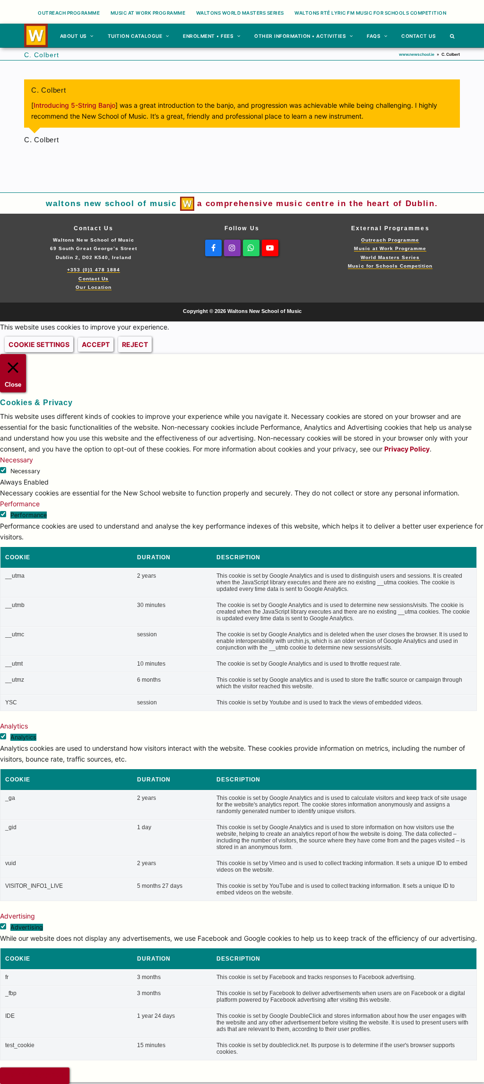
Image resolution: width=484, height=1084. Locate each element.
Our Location (93, 287)
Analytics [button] (14, 726)
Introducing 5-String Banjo (74, 105)
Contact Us (93, 278)
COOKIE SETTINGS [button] (39, 344)
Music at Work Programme (390, 248)
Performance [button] (20, 504)
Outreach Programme (390, 240)
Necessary (25, 471)
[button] (452, 35)
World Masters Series (390, 257)
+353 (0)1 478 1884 (93, 269)
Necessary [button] (16, 460)
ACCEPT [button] (96, 344)
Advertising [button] (17, 916)
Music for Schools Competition (390, 266)
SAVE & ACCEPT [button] (35, 1075)
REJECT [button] (135, 344)
